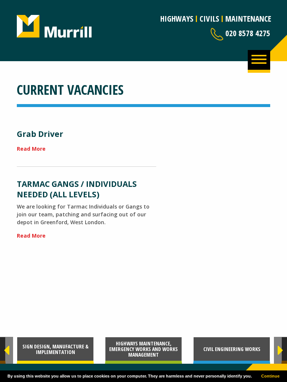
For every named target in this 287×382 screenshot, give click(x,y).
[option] (55, 350)
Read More (31, 148)
